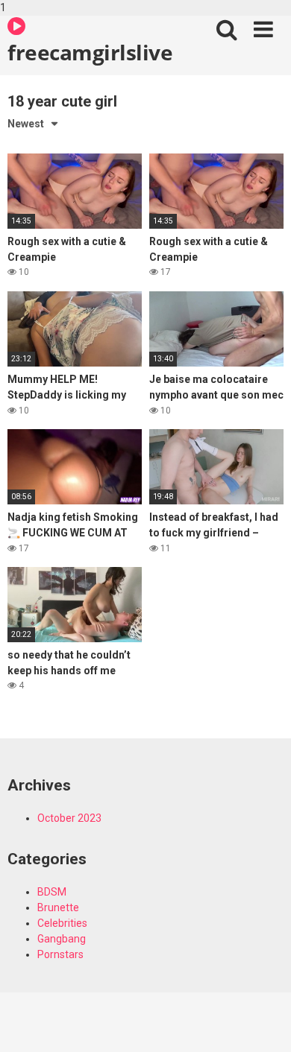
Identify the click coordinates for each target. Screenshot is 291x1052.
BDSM (51, 892)
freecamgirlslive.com (90, 52)
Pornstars (60, 954)
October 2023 (69, 818)
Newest (25, 124)
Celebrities (62, 923)
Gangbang (61, 939)
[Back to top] (263, 1024)
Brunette (58, 907)
